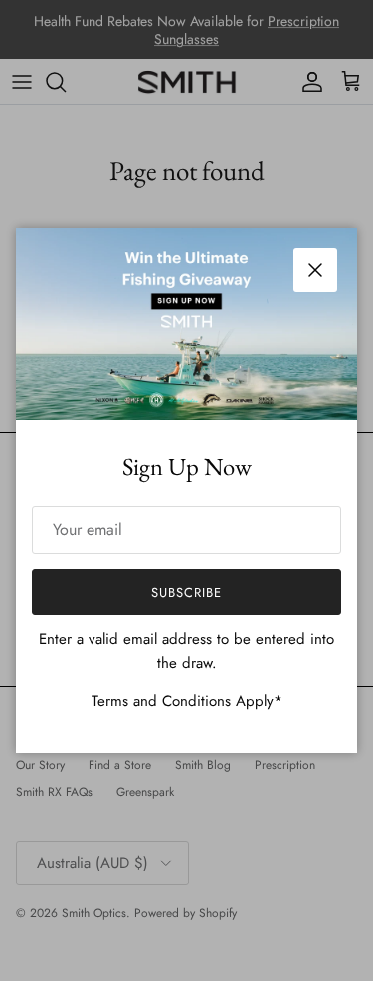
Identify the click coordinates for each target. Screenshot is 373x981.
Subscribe (186, 592)
